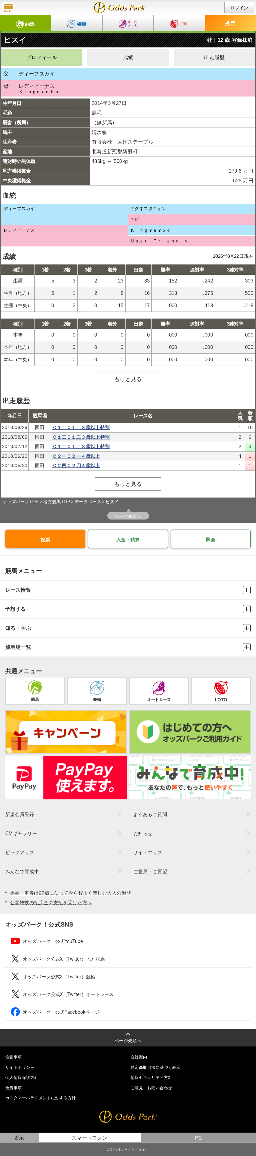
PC (198, 1137)
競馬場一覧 (18, 646)
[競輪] (76, 23)
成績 (128, 57)
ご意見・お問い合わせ (151, 1087)
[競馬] (25, 23)
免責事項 (13, 1087)
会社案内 (139, 1056)
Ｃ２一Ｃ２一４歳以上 (76, 456)
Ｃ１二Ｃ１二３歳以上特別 (81, 427)
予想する (15, 608)
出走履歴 (214, 57)
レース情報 (18, 589)
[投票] (230, 23)
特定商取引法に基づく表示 (155, 1067)
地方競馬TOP (56, 501)
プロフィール (41, 57)
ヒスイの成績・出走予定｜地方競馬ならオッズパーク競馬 (120, 7)
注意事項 (13, 1056)
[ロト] (179, 23)
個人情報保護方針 (22, 1077)
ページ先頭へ (128, 516)
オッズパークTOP (21, 501)
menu (8, 7)
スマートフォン (90, 1137)
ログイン (239, 7)
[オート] (128, 23)
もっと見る (128, 379)
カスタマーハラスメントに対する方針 (40, 1097)
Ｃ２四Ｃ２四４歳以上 (76, 465)
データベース (88, 501)
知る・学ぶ (18, 627)
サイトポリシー (19, 1067)
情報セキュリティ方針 (151, 1077)
